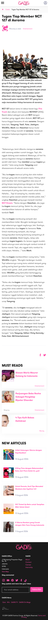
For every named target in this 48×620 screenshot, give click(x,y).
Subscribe (36, 589)
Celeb (7, 9)
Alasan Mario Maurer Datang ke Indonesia (27, 374)
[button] (44, 355)
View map (5, 571)
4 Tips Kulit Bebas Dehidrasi (25, 419)
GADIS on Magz (25, 602)
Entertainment (27, 29)
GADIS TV (14, 602)
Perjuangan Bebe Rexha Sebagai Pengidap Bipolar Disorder (28, 397)
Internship (29, 567)
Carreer (28, 565)
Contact (28, 562)
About (27, 559)
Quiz (4, 602)
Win (8, 602)
